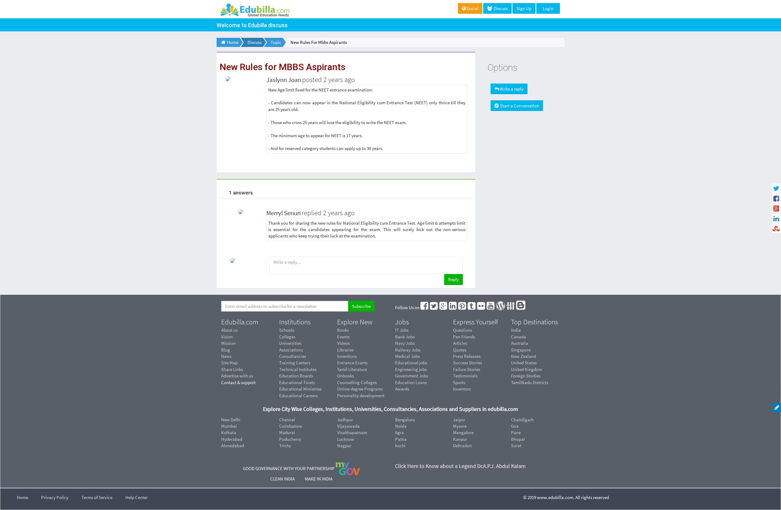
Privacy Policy (54, 497)
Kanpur (460, 439)
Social (472, 8)
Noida (401, 426)
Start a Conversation (519, 106)
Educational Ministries (300, 389)
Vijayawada (348, 426)
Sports (459, 382)
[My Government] (348, 468)
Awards (402, 389)
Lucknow (345, 439)
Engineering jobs (411, 369)
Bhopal (518, 439)
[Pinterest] (462, 307)
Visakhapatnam (352, 432)
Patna (401, 439)
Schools (286, 330)
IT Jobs (401, 330)
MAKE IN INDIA (319, 479)
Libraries (345, 350)
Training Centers (294, 363)
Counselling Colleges (357, 382)
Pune (516, 432)
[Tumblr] (472, 307)
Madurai (287, 432)
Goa (515, 426)
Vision (227, 337)
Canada (518, 337)
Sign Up (523, 8)
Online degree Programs (360, 389)
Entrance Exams (352, 363)
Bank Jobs (405, 337)
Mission (228, 343)
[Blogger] (521, 307)
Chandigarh (522, 420)
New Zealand (523, 356)
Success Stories (467, 363)
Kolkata (228, 432)
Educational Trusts (297, 382)
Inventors (462, 389)
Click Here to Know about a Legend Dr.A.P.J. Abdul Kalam (460, 465)
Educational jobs (411, 363)
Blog (225, 350)
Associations (291, 350)
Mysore (459, 426)
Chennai (287, 420)
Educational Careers (298, 395)
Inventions (347, 356)
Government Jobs (411, 376)
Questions (462, 330)
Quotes (459, 350)
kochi (400, 445)
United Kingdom (526, 369)
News (226, 356)
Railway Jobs (407, 350)
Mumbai (229, 426)
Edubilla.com (239, 322)
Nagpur (344, 445)
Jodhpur (345, 420)
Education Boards (296, 376)
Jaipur (459, 420)
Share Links (232, 369)
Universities (290, 343)
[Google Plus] (443, 307)
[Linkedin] (453, 307)
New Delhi (230, 420)
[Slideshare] (511, 307)
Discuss (500, 8)
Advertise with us (237, 376)
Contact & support (238, 382)
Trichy (285, 445)
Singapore (521, 350)
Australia (519, 343)
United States (524, 363)
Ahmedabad (232, 445)
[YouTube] (491, 307)
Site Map (229, 363)
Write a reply (512, 89)
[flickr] (481, 307)
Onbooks (345, 376)
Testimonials (465, 376)
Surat (516, 445)
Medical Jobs (407, 356)
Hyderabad (231, 439)
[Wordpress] (501, 307)
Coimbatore (290, 426)
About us (229, 330)
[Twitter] (434, 307)
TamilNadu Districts (529, 382)
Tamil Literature (352, 369)
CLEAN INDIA (283, 479)
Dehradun (462, 445)
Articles (460, 343)
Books (343, 330)
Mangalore (463, 432)
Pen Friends (464, 337)
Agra (399, 432)
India (516, 330)
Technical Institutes (297, 369)
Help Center (136, 497)
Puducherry (290, 439)
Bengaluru (405, 420)
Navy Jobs (405, 343)
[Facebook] (424, 307)
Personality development (360, 395)
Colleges (287, 337)
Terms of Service (96, 497)
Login (548, 8)
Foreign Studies (525, 376)
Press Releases (466, 356)
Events (343, 337)
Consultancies (292, 356)
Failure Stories (466, 369)
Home (22, 497)
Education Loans (411, 382)
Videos (343, 343)
